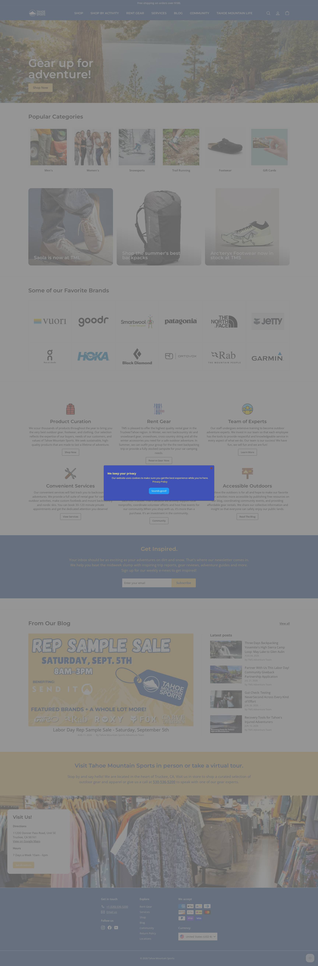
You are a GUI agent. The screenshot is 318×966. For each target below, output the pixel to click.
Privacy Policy (160, 481)
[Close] (211, 468)
